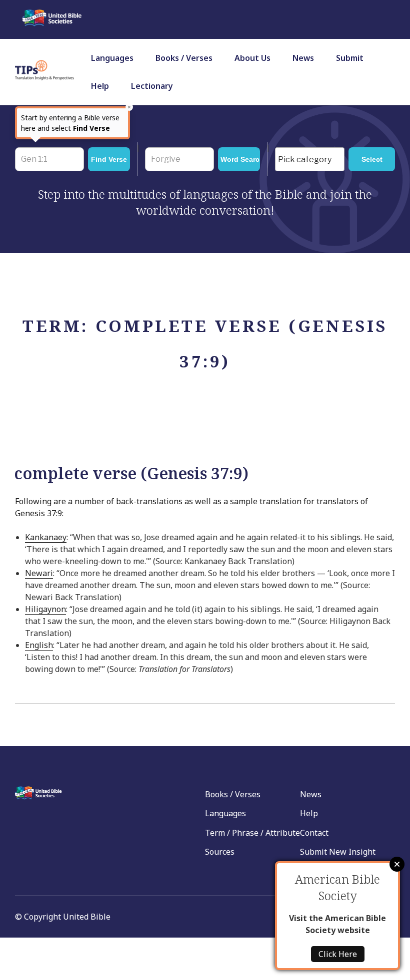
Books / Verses (184, 57)
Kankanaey (45, 537)
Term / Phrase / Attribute (252, 832)
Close (397, 864)
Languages (112, 57)
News (303, 57)
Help (100, 85)
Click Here (337, 954)
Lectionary (152, 85)
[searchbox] (312, 159)
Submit (350, 57)
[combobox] (309, 159)
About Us (252, 57)
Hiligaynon (45, 609)
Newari (39, 573)
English (39, 645)
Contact (314, 832)
